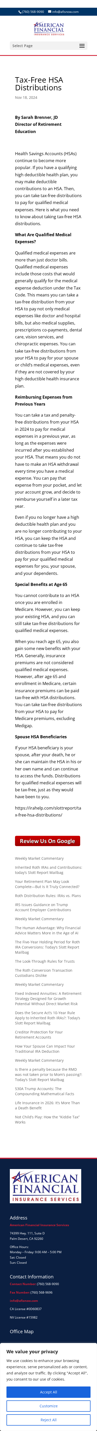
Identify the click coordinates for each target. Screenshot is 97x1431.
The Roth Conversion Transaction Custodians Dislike (43, 973)
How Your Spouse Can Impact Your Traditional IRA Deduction (45, 1049)
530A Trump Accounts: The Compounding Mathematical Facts (44, 1091)
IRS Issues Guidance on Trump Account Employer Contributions (43, 907)
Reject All (49, 1419)
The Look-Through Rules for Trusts (45, 961)
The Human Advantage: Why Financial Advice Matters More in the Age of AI (48, 930)
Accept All (48, 1392)
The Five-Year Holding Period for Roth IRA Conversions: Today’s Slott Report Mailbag (47, 947)
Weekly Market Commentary (39, 858)
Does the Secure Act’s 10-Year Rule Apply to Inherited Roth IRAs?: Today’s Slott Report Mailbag (47, 1017)
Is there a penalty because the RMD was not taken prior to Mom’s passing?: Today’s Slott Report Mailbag (48, 1074)
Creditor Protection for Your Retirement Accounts (39, 1035)
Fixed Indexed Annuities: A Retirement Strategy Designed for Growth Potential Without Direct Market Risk (48, 998)
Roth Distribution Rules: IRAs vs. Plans (48, 895)
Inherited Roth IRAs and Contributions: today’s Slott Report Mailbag (48, 870)
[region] (48, 1387)
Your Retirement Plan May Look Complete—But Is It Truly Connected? (47, 884)
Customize (49, 1405)
